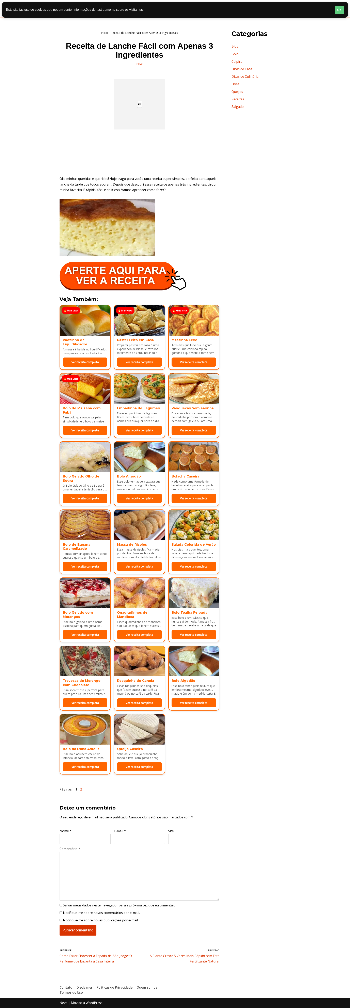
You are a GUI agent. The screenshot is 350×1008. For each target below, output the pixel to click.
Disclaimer (84, 987)
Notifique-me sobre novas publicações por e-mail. (100, 920)
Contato (66, 987)
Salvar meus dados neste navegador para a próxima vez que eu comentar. (119, 905)
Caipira (237, 61)
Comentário (70, 849)
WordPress (94, 1003)
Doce (235, 84)
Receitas (238, 99)
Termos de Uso (71, 992)
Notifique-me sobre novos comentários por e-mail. (101, 912)
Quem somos (147, 987)
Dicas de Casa (242, 69)
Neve (63, 1003)
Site (171, 831)
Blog (139, 64)
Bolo (235, 54)
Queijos (237, 91)
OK (339, 10)
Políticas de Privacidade (114, 987)
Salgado (238, 106)
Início (104, 33)
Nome (65, 831)
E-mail (120, 831)
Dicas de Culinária (245, 76)
